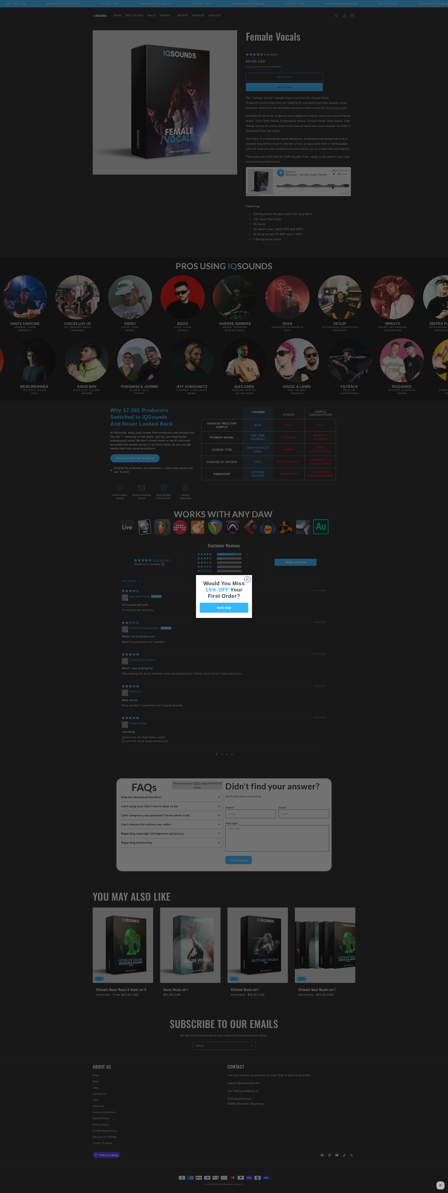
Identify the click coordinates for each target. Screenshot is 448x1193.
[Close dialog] (247, 579)
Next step (224, 608)
